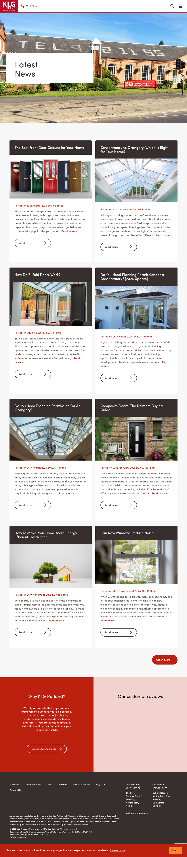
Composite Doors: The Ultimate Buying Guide (131, 407)
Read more (25, 243)
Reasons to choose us (43, 749)
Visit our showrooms (136, 812)
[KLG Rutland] (9, 6)
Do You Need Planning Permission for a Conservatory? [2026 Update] (132, 276)
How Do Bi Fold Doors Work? (37, 274)
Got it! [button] (175, 850)
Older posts (163, 659)
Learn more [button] (117, 850)
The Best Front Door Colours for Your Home (49, 147)
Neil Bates (57, 205)
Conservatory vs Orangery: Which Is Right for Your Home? (134, 149)
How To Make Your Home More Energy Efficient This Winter (46, 534)
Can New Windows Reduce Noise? (127, 532)
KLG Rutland (144, 209)
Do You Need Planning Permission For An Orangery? (48, 407)
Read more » (69, 231)
